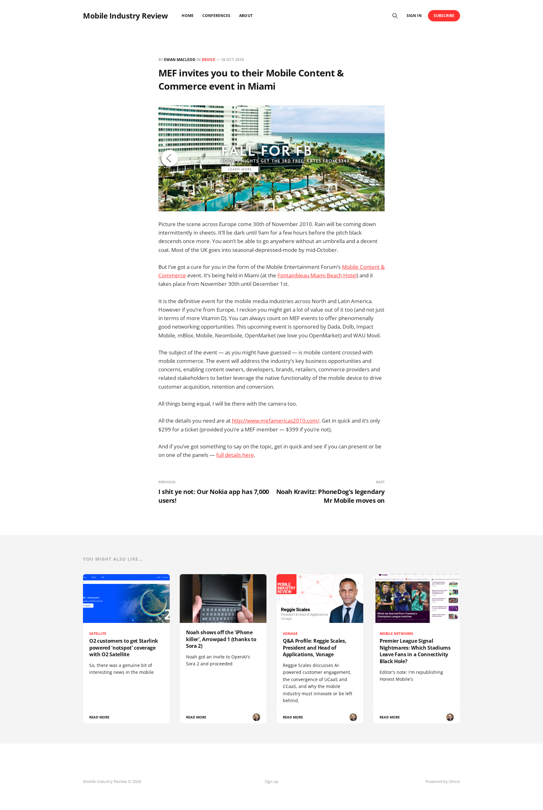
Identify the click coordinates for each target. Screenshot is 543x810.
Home (187, 15)
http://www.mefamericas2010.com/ (275, 420)
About (245, 15)
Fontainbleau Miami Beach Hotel (317, 275)
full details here (235, 454)
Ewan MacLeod (179, 59)
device (208, 59)
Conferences (216, 15)
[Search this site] (395, 15)
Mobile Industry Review (125, 15)
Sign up (271, 781)
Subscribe (444, 15)
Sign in (414, 15)
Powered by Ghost (442, 781)
